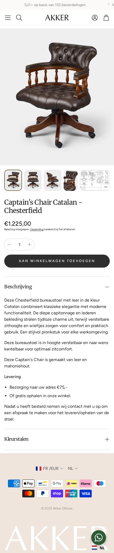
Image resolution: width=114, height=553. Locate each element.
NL (102, 547)
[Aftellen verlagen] (9, 244)
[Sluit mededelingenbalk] (109, 4)
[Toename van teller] (29, 244)
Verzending (36, 229)
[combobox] (98, 547)
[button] (7, 17)
